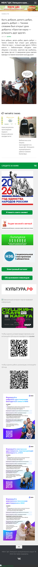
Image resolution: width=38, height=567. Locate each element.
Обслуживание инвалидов (17, 278)
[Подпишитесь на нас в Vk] (35, 165)
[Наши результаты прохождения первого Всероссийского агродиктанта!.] (10, 121)
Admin (9, 36)
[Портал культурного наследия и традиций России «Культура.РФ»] (19, 289)
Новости (5, 14)
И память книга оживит (17, 212)
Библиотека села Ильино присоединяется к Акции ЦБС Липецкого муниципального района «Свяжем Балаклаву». (26, 147)
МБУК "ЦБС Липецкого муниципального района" (15, 3)
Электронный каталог (17, 269)
